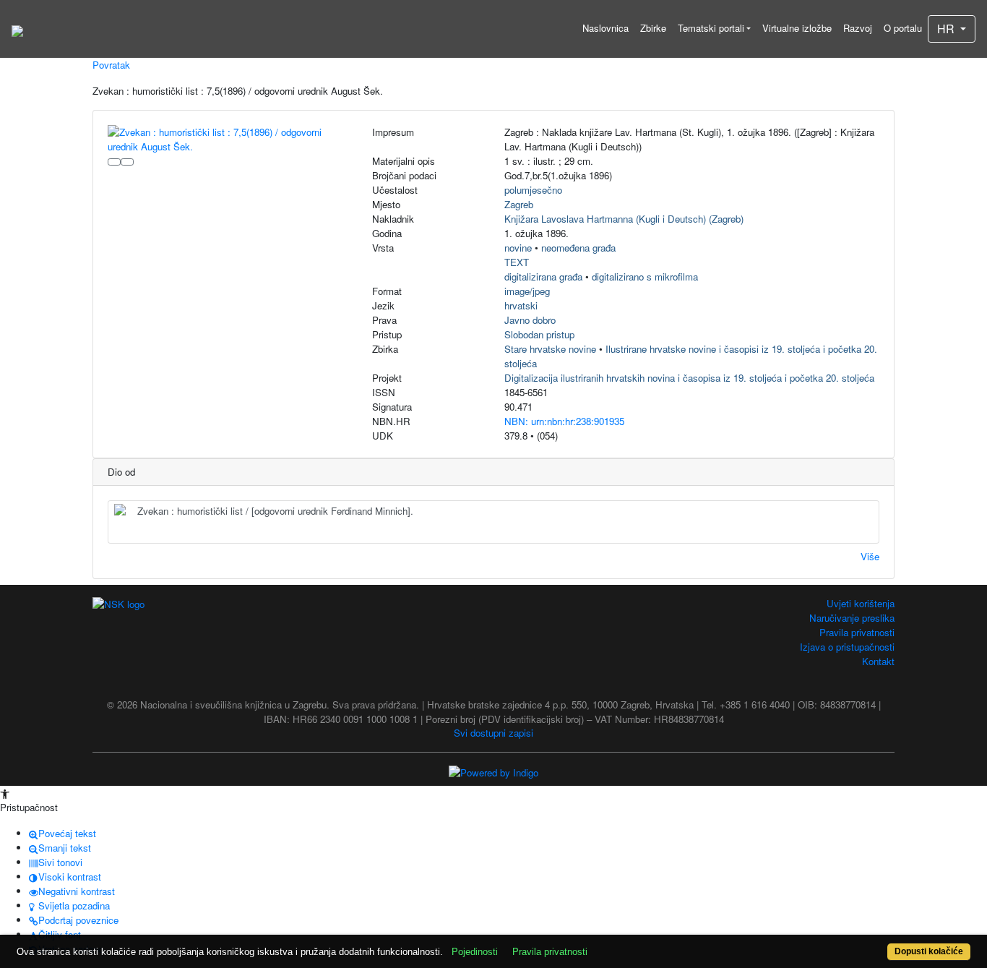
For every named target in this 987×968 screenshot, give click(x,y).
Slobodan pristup (539, 334)
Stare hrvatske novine (550, 349)
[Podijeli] (127, 162)
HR (947, 28)
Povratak (111, 65)
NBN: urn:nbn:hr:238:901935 (564, 421)
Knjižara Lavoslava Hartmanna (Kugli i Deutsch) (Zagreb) (624, 219)
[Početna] (17, 28)
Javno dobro (530, 320)
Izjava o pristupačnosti (847, 647)
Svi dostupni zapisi (493, 733)
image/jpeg (527, 291)
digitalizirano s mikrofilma (645, 276)
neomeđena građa (578, 247)
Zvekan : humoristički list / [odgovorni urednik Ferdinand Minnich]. (275, 511)
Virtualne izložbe (797, 28)
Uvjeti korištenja (861, 603)
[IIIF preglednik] (114, 162)
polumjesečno (533, 190)
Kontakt (878, 661)
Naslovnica (605, 28)
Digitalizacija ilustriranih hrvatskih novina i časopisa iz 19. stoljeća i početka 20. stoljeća (689, 378)
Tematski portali (711, 28)
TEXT (516, 262)
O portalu (903, 28)
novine (518, 247)
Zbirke (653, 28)
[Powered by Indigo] (493, 771)
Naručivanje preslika (852, 618)
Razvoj (857, 28)
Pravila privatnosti (857, 632)
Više (870, 556)
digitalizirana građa (543, 276)
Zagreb (518, 204)
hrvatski (521, 305)
